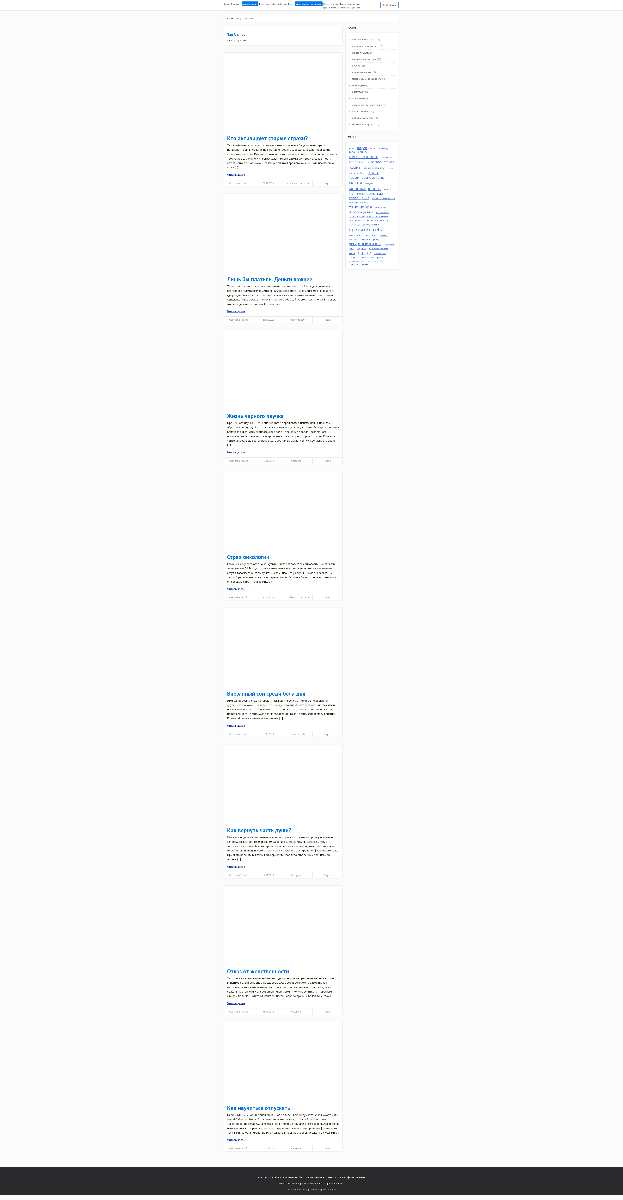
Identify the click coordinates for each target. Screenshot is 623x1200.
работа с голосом (362, 117)
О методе (235, 4)
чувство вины (359, 264)
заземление (386, 157)
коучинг (356, 65)
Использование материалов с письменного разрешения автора (311, 1183)
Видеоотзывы (346, 4)
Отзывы (356, 4)
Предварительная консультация (308, 4)
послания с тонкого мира (367, 104)
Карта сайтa (355, 8)
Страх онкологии (248, 557)
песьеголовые (382, 213)
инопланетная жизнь (364, 46)
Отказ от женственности (258, 971)
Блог (290, 4)
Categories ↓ (297, 460)
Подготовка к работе (268, 4)
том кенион (366, 257)
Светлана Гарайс (238, 183)
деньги (363, 152)
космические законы (364, 59)
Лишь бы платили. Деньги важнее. (270, 279)
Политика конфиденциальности (320, 1177)
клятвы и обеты (357, 173)
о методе (357, 91)
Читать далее (236, 174)
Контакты (345, 8)
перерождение (361, 212)
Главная (226, 4)
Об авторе (282, 4)
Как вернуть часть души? (259, 830)
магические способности (366, 78)
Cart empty (389, 5)
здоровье (356, 162)
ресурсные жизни (365, 243)
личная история (361, 72)
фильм (380, 258)
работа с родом (371, 239)
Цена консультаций (331, 8)
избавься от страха (298, 183)
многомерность (365, 188)
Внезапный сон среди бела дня (266, 693)
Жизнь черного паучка (255, 416)
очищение (380, 207)
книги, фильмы (361, 52)
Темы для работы (249, 4)
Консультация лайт (331, 4)
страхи (364, 252)
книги (373, 172)
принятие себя (298, 319)
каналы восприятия (374, 167)
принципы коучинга (364, 224)
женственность (363, 156)
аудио (351, 148)
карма (390, 168)
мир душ (369, 184)
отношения (359, 98)
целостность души (357, 261)
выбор (373, 148)
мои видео (358, 85)
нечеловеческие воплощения (366, 195)
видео (362, 147)
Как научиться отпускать (258, 1108)
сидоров (361, 248)
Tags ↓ (327, 183)
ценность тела (375, 260)
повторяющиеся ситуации (368, 216)
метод (355, 183)
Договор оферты (345, 1177)
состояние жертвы (363, 124)
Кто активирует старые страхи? (267, 138)
